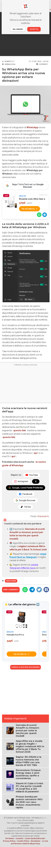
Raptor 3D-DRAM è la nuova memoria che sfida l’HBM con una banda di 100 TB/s (28, 761)
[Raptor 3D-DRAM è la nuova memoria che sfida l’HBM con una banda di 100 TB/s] (10, 760)
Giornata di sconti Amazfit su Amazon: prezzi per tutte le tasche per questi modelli (27, 730)
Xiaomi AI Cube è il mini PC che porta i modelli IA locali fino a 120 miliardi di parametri (29, 787)
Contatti (19, 838)
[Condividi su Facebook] (46, 589)
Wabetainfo (43, 516)
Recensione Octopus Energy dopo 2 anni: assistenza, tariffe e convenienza (28, 774)
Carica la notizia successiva (25, 667)
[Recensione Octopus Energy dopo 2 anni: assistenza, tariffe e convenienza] (10, 774)
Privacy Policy (9, 841)
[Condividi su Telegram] (44, 214)
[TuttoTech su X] (35, 481)
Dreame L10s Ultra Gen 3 (32, 199)
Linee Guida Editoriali (35, 838)
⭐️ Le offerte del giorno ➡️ (22, 604)
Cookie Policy (23, 841)
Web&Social (10, 64)
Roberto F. (10, 61)
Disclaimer (36, 841)
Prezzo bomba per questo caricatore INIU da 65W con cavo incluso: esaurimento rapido (29, 802)
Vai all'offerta (28, 209)
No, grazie (18, 29)
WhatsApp (32, 127)
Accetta (34, 29)
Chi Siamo (9, 838)
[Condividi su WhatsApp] (39, 214)
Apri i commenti (10, 590)
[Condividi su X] (39, 589)
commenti (43, 64)
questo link (19, 430)
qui (35, 453)
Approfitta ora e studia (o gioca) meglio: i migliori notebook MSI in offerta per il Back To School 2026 (30, 746)
